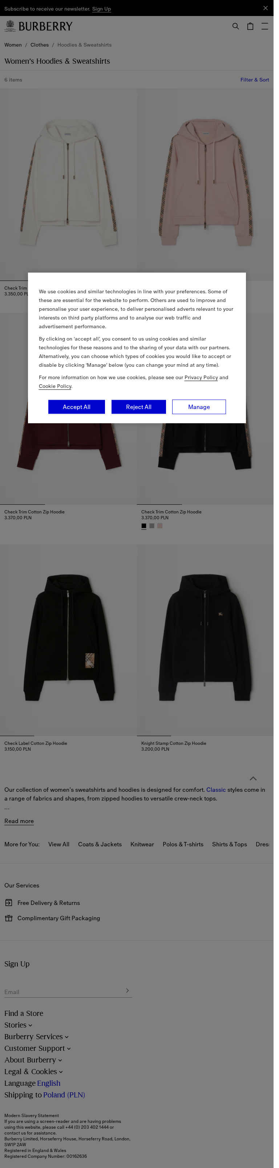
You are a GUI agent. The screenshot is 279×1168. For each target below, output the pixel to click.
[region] (137, 348)
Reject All (138, 406)
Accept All (76, 406)
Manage (199, 406)
